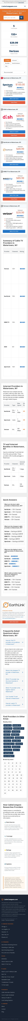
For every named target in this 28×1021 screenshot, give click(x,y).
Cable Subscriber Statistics (8, 992)
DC (16, 766)
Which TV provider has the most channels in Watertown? (12, 681)
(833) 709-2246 (14, 195)
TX (16, 787)
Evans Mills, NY (16, 740)
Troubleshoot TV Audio (7, 982)
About (3, 1006)
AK (8, 763)
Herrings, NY (7, 747)
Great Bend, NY (19, 737)
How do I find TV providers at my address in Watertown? (13, 642)
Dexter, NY (7, 734)
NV (17, 778)
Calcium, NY (7, 731)
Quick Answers (16, 63)
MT (9, 778)
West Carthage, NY (9, 756)
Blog (3, 1011)
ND (20, 781)
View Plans (14, 102)
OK (9, 784)
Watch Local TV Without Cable (9, 971)
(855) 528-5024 (14, 99)
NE (13, 778)
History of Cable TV (6, 997)
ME (20, 772)
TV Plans (7, 60)
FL (20, 766)
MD (5, 775)
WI (20, 790)
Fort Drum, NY (16, 731)
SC (5, 787)
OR (13, 784)
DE (12, 766)
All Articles (4, 959)
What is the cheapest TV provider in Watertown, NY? (13, 672)
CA (20, 763)
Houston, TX (5, 932)
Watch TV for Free (6, 964)
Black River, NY (8, 728)
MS (21, 775)
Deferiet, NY (19, 744)
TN (12, 787)
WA (13, 790)
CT (8, 766)
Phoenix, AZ (5, 937)
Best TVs (4, 974)
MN (17, 775)
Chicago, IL (4, 926)
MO (5, 778)
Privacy (3, 920)
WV (17, 790)
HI (8, 769)
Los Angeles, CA (6, 929)
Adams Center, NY (8, 737)
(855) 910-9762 (14, 231)
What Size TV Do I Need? (8, 977)
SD (8, 787)
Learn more (21, 2)
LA (16, 772)
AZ (12, 763)
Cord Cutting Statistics (7, 1000)
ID (12, 769)
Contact (4, 1009)
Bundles (7, 63)
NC (16, 781)
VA (8, 790)
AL (5, 763)
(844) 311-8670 (14, 132)
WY (5, 793)
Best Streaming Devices (8, 950)
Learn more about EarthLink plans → (12, 617)
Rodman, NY (7, 740)
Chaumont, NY (8, 750)
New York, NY (5, 934)
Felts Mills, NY (15, 734)
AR (16, 763)
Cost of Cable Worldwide (8, 995)
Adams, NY (16, 750)
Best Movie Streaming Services (9, 944)
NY (13, 781)
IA (4, 772)
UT (20, 787)
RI (20, 784)
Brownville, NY (16, 725)
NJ (4, 781)
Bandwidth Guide (6, 979)
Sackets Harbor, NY (9, 744)
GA (5, 769)
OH (5, 784)
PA (17, 784)
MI (13, 775)
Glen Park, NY (7, 725)
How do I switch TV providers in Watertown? (13, 704)
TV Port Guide (5, 985)
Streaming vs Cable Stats (8, 947)
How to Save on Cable (7, 961)
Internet (14, 60)
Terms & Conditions (9, 920)
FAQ (6, 66)
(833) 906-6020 (14, 164)
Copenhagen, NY (8, 753)
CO (5, 766)
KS (8, 772)
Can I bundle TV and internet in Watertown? (12, 697)
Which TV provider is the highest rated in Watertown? (13, 689)
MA (9, 775)
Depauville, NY (16, 747)
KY (12, 772)
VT (5, 790)
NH (21, 778)
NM (9, 781)
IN (19, 769)
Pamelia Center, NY (19, 728)
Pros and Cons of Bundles (8, 952)
